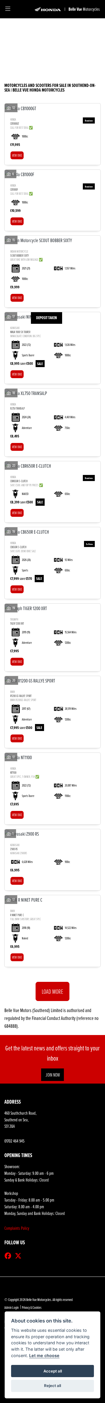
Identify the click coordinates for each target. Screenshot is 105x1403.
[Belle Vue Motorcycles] (48, 9)
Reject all (52, 1385)
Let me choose (44, 1355)
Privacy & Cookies (31, 1307)
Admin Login (11, 1307)
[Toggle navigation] (7, 9)
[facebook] (9, 1256)
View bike (17, 155)
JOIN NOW (53, 1074)
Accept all (52, 1371)
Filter (85, 29)
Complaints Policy (16, 1228)
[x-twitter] (20, 1256)
